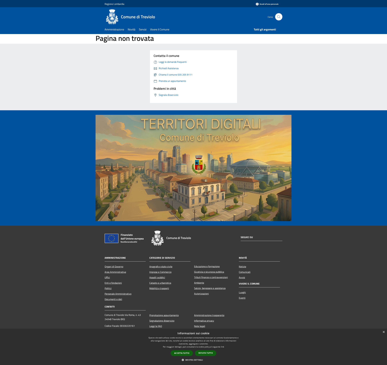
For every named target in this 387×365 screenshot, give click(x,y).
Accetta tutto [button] (181, 353)
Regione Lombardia (114, 4)
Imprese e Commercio (160, 272)
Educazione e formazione (207, 266)
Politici (108, 288)
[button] (193, 359)
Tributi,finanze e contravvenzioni (211, 277)
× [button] (383, 332)
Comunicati (244, 272)
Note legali (199, 326)
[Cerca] (278, 16)
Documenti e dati (113, 299)
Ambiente (199, 283)
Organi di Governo (114, 266)
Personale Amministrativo (118, 294)
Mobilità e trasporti (159, 288)
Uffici (107, 277)
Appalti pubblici (157, 277)
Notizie (242, 266)
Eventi (242, 298)
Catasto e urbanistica (160, 283)
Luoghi (242, 292)
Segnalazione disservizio (161, 320)
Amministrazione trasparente (209, 315)
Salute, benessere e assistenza (210, 288)
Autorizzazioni (201, 293)
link (222, 346)
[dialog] (193, 347)
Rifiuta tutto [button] (205, 353)
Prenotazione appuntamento (164, 315)
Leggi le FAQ (155, 326)
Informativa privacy (204, 320)
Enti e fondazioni (113, 283)
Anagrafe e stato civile (160, 266)
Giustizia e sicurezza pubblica (209, 272)
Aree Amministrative (115, 272)
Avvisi (242, 277)
